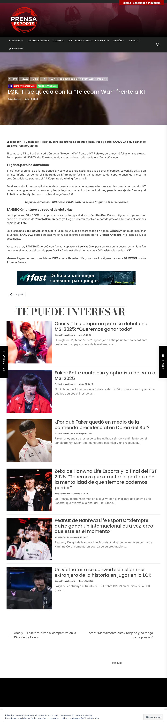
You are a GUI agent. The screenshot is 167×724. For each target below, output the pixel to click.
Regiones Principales (48, 86)
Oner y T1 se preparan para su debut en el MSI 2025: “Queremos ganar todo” (102, 326)
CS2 (70, 40)
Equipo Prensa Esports (65, 335)
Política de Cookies (90, 718)
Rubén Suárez (14, 99)
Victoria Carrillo (62, 537)
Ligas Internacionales (25, 86)
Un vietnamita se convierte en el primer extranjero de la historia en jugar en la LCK (103, 572)
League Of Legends (39, 40)
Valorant (58, 40)
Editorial (14, 40)
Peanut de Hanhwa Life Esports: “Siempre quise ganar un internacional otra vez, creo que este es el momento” (104, 526)
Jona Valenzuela (62, 493)
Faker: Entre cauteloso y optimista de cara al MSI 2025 (106, 376)
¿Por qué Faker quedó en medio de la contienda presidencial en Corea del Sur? (102, 425)
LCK (10, 86)
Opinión (117, 40)
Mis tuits (117, 662)
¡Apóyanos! (16, 48)
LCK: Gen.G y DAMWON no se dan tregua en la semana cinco (89, 202)
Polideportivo (83, 40)
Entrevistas (102, 40)
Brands (133, 40)
